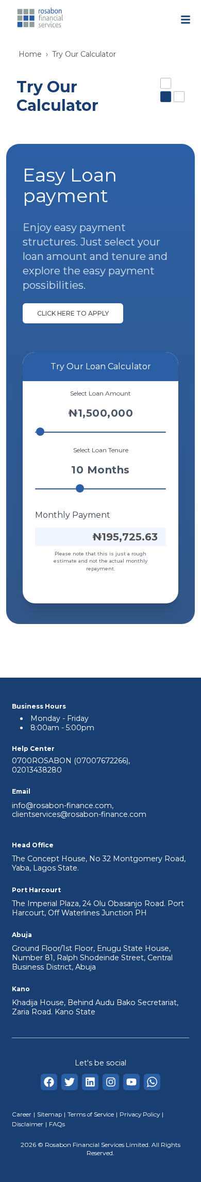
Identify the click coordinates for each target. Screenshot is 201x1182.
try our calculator (84, 54)
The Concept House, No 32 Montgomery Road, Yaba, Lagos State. (99, 863)
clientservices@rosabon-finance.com (79, 814)
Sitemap (49, 1114)
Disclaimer (27, 1124)
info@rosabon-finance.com (62, 805)
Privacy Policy (140, 1114)
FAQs (57, 1124)
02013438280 (37, 770)
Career (21, 1114)
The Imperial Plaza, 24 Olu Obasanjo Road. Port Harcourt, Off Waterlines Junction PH (98, 908)
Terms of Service (91, 1114)
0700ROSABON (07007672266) (70, 760)
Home (30, 54)
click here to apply (73, 313)
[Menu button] (185, 19)
